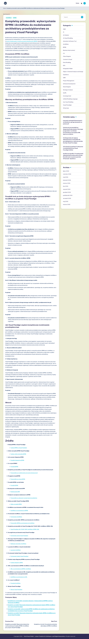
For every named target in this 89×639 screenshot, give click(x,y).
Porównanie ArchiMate (16, 516)
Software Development (69, 83)
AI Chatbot (66, 35)
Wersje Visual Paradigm (16, 589)
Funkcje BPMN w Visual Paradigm (18, 447)
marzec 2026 (66, 183)
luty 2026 (65, 186)
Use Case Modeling (68, 102)
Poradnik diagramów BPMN (17, 460)
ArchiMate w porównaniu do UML (18, 577)
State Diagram (67, 86)
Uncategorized (67, 96)
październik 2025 (67, 195)
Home (4, 8)
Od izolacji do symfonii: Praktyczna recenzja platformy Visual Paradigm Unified (73, 148)
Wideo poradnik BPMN (16, 504)
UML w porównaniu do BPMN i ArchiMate (20, 568)
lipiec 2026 (66, 171)
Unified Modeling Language (70, 99)
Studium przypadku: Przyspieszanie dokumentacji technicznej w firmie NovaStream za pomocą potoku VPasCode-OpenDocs (73, 156)
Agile (64, 29)
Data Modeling (67, 62)
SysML (64, 93)
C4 (64, 53)
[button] (82, 17)
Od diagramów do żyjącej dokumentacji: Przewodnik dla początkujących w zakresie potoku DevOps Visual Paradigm (73, 140)
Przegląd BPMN (14, 466)
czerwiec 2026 (67, 174)
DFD (64, 65)
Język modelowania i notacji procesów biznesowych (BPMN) (21, 41)
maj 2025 (65, 201)
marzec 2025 (66, 204)
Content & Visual (67, 59)
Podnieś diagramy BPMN (16, 562)
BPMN (14, 17)
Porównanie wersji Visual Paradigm (19, 535)
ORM (64, 77)
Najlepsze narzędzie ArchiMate (18, 543)
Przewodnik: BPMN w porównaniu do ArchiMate (22, 523)
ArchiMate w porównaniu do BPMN (19, 510)
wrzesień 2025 (67, 198)
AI (63, 32)
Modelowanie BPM (15, 491)
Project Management (68, 80)
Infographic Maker (68, 68)
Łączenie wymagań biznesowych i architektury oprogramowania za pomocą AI (72, 122)
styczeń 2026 (66, 189)
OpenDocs (66, 74)
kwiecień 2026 (67, 180)
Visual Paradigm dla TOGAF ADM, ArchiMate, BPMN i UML (24, 529)
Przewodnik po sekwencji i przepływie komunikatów (23, 498)
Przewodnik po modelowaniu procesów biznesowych (24, 472)
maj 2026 (65, 177)
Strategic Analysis (68, 90)
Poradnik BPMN (14, 485)
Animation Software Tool (69, 41)
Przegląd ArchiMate (15, 583)
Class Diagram (67, 56)
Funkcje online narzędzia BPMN (18, 454)
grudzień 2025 (67, 192)
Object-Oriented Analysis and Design (73, 71)
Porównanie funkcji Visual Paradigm (19, 556)
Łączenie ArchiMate (15, 550)
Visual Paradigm (67, 105)
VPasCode (66, 108)
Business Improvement (69, 50)
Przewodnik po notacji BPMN (17, 479)
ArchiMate (8, 17)
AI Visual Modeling (68, 38)
